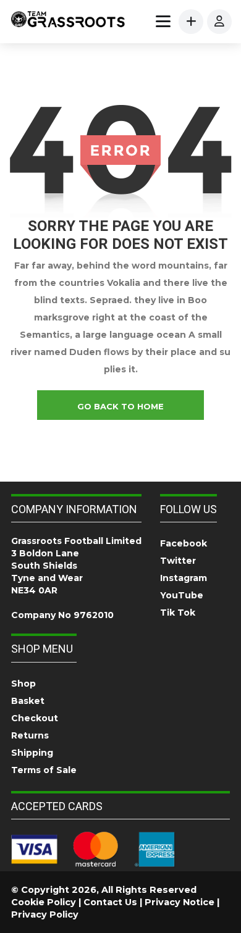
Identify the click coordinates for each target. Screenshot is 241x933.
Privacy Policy (44, 914)
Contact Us (110, 902)
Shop (23, 683)
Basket (27, 700)
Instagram (183, 578)
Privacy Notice (179, 902)
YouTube (181, 595)
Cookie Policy (43, 902)
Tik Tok (177, 612)
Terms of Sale (44, 770)
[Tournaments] (68, 20)
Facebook (183, 543)
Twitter (178, 560)
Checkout (34, 718)
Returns (30, 735)
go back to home (120, 406)
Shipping (32, 752)
